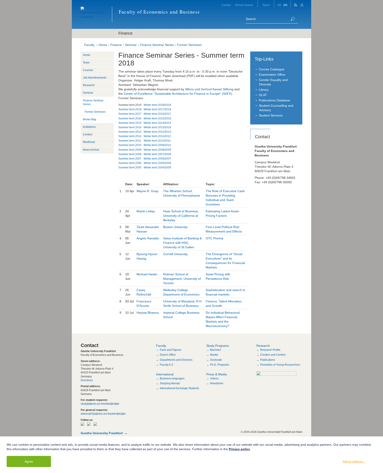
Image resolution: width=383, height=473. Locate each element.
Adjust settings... (354, 461)
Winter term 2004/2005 (157, 167)
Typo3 (266, 5)
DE (279, 5)
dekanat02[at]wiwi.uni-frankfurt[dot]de (103, 413)
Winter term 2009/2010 (157, 145)
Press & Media (216, 374)
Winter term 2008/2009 (157, 149)
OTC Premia (214, 238)
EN (285, 5)
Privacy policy (239, 449)
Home (103, 45)
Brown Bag (89, 119)
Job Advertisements (94, 77)
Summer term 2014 (129, 127)
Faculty (89, 45)
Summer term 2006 (129, 163)
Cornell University (175, 254)
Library (264, 89)
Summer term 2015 (129, 122)
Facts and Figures (170, 349)
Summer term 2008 (129, 154)
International (165, 374)
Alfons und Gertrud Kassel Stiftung (209, 89)
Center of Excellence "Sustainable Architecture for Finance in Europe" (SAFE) (178, 93)
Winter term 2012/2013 (157, 131)
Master (214, 354)
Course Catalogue (271, 69)
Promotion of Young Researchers (280, 364)
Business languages (172, 378)
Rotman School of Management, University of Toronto (182, 278)
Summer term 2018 (129, 109)
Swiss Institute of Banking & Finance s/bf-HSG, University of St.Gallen (182, 242)
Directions (87, 380)
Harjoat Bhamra (148, 312)
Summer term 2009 (129, 149)
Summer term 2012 (129, 136)
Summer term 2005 (129, 167)
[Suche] (292, 19)
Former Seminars (189, 45)
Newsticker (216, 383)
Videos (214, 378)
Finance (116, 45)
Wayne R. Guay (147, 191)
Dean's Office (168, 354)
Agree (29, 461)
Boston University (175, 227)
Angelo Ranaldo (148, 238)
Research (89, 85)
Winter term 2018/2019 (157, 104)
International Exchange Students (179, 388)
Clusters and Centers (273, 354)
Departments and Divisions (176, 359)
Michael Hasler (147, 274)
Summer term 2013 (129, 131)
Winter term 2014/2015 (157, 122)
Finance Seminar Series (157, 45)
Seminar (131, 45)
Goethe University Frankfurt (102, 433)
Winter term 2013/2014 (157, 127)
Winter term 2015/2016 (157, 118)
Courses (88, 70)
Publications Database (274, 100)
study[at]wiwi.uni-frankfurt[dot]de (100, 403)
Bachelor (215, 349)
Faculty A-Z (166, 364)
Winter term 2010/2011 (157, 140)
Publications (267, 359)
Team (86, 62)
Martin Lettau (146, 211)
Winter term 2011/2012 (157, 136)
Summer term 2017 (129, 113)
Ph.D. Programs (219, 364)
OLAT (263, 95)
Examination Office (272, 74)
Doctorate (216, 359)
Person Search (244, 5)
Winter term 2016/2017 (157, 113)
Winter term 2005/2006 (157, 163)
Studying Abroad (170, 383)
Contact (226, 5)
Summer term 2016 (129, 118)
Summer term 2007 (129, 158)
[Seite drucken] (302, 3)
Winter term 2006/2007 (157, 158)
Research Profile (270, 349)
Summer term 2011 (129, 140)
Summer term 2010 (129, 145)
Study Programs (217, 345)
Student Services (271, 115)
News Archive (91, 149)
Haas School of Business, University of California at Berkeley (181, 215)
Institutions (89, 126)
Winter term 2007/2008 (157, 154)
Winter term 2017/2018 (157, 109)
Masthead (89, 142)
